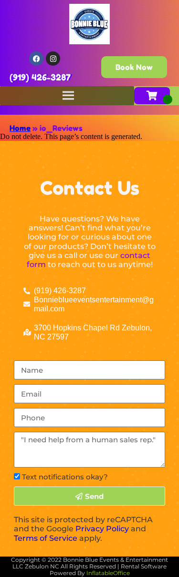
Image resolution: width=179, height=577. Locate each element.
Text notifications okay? (65, 476)
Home (20, 128)
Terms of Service (45, 538)
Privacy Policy (102, 528)
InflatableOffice (108, 573)
